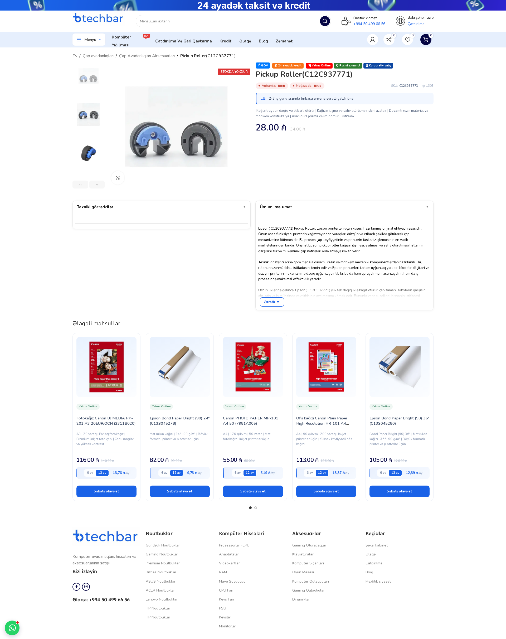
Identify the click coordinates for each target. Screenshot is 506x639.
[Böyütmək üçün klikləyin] (117, 177)
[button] (106, 491)
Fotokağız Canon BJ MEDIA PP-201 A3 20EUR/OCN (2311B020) (106, 420)
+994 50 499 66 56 (369, 23)
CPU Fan (226, 590)
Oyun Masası (303, 572)
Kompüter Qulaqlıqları (310, 581)
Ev (74, 56)
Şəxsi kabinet (377, 545)
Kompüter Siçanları (308, 563)
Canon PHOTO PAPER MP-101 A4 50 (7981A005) (250, 420)
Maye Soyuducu (232, 581)
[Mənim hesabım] (372, 39)
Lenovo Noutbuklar (162, 599)
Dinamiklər (301, 599)
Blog (369, 572)
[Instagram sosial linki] (86, 587)
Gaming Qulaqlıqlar (308, 590)
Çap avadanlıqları (98, 56)
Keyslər (225, 617)
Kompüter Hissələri (241, 533)
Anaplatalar (229, 554)
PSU (222, 608)
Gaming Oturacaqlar (309, 545)
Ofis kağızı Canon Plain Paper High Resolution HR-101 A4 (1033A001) (321, 423)
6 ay (90, 473)
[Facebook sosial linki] (76, 587)
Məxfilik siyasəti (378, 581)
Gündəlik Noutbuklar (163, 545)
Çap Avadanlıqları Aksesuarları (147, 56)
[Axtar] (325, 21)
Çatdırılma (374, 563)
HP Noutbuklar (158, 608)
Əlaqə (371, 554)
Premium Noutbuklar (163, 563)
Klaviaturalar (303, 554)
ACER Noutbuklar (160, 590)
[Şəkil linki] (106, 536)
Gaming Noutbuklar (162, 554)
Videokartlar (229, 563)
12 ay (102, 473)
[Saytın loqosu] (98, 18)
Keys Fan (226, 599)
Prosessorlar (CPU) (235, 545)
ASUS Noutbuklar (161, 581)
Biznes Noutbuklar (161, 572)
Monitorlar (227, 626)
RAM (223, 572)
